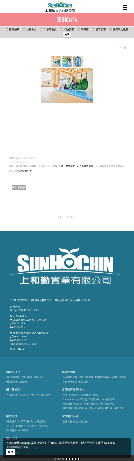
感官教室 (100, 29)
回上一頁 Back (67, 217)
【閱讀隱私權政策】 (18, 447)
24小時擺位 (50, 29)
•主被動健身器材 (103, 408)
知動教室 (69, 29)
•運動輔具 (11, 421)
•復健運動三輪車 (89, 395)
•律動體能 (11, 381)
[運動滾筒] (56, 61)
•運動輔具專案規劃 (72, 403)
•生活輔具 (22, 430)
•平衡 (23, 377)
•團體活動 (38, 377)
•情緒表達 (45, 395)
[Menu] (125, 7)
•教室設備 (83, 381)
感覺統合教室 (120, 29)
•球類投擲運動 (106, 403)
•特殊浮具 (118, 408)
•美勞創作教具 (118, 377)
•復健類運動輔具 (71, 395)
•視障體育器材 (69, 408)
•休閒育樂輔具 (25, 421)
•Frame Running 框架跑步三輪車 (79, 399)
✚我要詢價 (19, 187)
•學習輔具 (11, 430)
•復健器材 (67, 421)
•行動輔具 (20, 426)
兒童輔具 (14, 29)
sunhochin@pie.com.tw (25, 344)
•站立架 (10, 426)
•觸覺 (29, 377)
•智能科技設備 (90, 403)
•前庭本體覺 (12, 377)
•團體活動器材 (85, 408)
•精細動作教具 (102, 377)
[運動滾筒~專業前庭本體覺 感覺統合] (67, 85)
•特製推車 (43, 426)
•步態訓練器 (40, 421)
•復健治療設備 (80, 421)
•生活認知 (11, 395)
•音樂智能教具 (69, 381)
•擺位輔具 (31, 426)
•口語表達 (22, 395)
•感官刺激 (22, 381)
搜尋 (67, 34)
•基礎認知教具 (69, 377)
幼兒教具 (31, 29)
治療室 (85, 29)
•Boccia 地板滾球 (105, 399)
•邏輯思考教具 (85, 377)
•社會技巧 (34, 395)
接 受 (10, 452)
